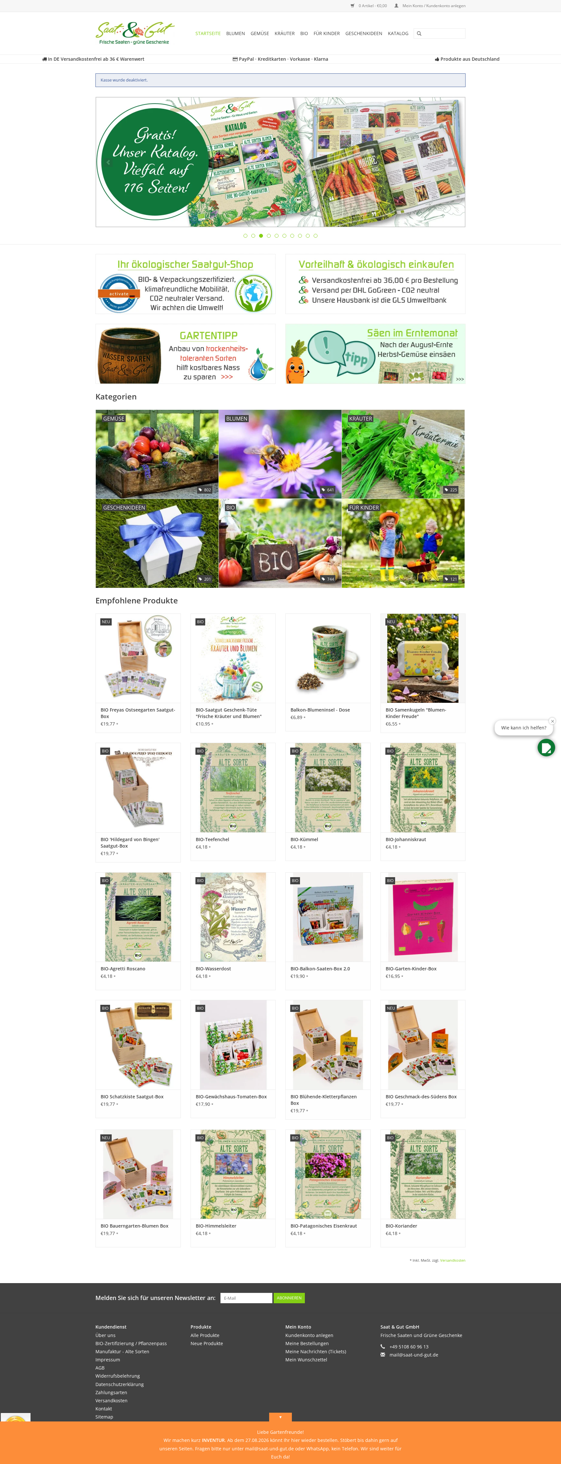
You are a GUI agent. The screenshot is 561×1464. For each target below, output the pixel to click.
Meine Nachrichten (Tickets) (315, 1351)
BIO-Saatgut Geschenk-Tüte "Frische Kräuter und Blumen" (229, 713)
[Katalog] (280, 162)
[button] (546, 747)
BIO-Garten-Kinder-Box (411, 968)
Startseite (208, 33)
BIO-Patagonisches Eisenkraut (324, 1226)
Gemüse (260, 33)
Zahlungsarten (111, 1392)
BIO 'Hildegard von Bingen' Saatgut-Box (130, 842)
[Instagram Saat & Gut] (460, 1298)
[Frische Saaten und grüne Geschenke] (137, 33)
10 (316, 236)
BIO (304, 33)
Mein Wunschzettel (306, 1360)
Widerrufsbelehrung (117, 1376)
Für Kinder (327, 33)
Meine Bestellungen (307, 1343)
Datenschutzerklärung (119, 1384)
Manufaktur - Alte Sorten (122, 1351)
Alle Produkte (205, 1335)
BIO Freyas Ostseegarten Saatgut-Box (138, 713)
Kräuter (285, 33)
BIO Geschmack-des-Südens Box (421, 1096)
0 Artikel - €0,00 (373, 5)
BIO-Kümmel (304, 839)
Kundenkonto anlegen (309, 1335)
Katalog (398, 33)
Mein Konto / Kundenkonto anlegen (434, 5)
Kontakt (103, 1409)
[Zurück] (108, 162)
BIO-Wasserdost (213, 968)
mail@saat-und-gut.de (414, 1355)
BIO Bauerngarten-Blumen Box (134, 1226)
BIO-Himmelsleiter (216, 1226)
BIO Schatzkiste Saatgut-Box (132, 1096)
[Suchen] (417, 33)
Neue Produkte (207, 1343)
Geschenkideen (363, 33)
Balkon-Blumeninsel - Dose (320, 710)
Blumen (235, 33)
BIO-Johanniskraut (406, 839)
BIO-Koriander (401, 1226)
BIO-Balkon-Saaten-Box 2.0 (320, 968)
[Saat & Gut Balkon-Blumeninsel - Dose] (328, 658)
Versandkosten (453, 1260)
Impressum (107, 1360)
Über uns (105, 1335)
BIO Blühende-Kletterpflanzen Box (324, 1099)
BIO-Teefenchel (212, 839)
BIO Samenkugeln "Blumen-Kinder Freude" (416, 713)
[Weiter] (452, 162)
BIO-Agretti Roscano (123, 968)
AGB (100, 1368)
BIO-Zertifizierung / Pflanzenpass (131, 1343)
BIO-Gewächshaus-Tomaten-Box (231, 1096)
